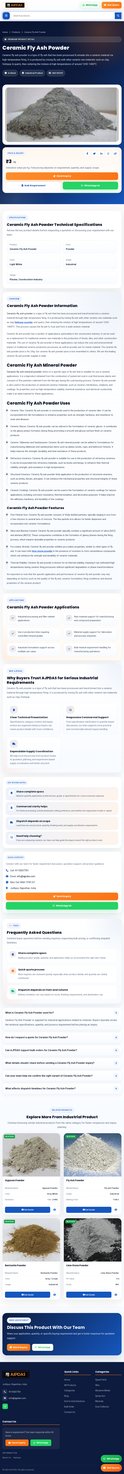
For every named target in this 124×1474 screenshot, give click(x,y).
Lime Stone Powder (77, 1265)
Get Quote (113, 5)
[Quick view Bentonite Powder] (54, 1295)
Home (5, 32)
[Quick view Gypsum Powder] (54, 1210)
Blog (66, 1396)
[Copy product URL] (115, 153)
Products (16, 32)
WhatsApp (44, 1347)
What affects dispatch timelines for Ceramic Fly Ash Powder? (40, 1088)
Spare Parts (101, 1380)
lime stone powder (42, 551)
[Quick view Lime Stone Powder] (116, 1295)
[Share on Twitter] (94, 153)
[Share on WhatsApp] (108, 153)
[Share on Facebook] (87, 153)
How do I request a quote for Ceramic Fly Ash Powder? (36, 1037)
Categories (69, 1390)
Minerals (99, 1401)
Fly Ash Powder (75, 1180)
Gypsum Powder (14, 1180)
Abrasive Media (102, 1390)
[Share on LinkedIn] (101, 153)
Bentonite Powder (15, 1265)
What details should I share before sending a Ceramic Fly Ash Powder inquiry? (50, 1063)
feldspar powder (24, 322)
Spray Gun (100, 1396)
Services (17, 1457)
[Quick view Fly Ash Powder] (116, 1210)
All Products (70, 1385)
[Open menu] (6, 15)
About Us (6, 1457)
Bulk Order (69, 1406)
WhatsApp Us (92, 185)
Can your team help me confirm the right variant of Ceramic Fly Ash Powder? (49, 1075)
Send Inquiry (64, 175)
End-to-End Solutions (74, 1401)
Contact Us (69, 1412)
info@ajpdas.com (26, 876)
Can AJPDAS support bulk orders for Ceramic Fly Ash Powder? (41, 1050)
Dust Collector (102, 1406)
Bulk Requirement (35, 185)
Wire (97, 1385)
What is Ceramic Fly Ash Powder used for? (29, 1012)
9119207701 (22, 870)
